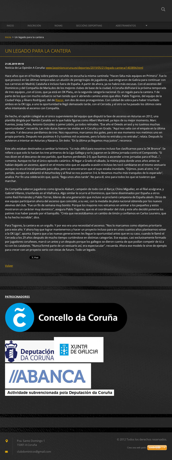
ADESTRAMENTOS (126, 25)
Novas (58, 25)
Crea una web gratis (136, 447)
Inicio (10, 25)
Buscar (163, 10)
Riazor (59, 100)
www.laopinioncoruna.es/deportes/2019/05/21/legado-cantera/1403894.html (94, 68)
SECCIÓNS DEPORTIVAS (89, 25)
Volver (9, 266)
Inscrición (34, 25)
